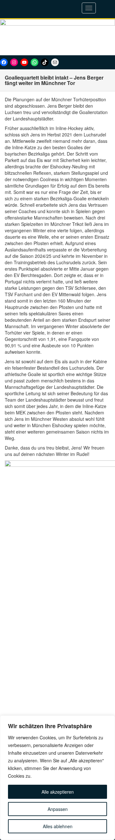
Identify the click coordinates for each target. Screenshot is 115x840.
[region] (57, 777)
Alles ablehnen (58, 826)
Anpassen (58, 809)
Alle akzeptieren (58, 792)
